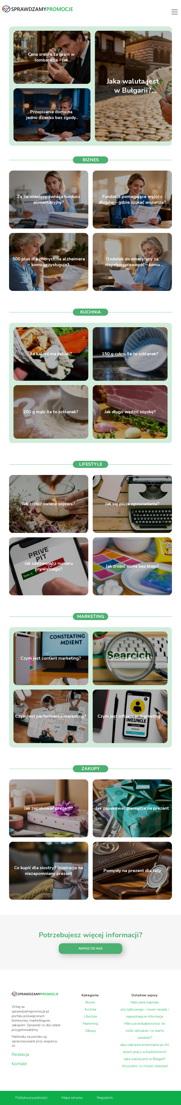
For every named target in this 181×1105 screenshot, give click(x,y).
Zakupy (90, 769)
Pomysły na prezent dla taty (132, 871)
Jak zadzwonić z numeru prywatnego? (49, 566)
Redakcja (20, 1054)
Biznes (91, 160)
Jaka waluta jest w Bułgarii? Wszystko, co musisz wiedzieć (132, 86)
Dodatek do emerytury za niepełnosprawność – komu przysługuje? (132, 262)
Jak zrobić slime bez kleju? (132, 566)
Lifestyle (90, 464)
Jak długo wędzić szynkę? (130, 412)
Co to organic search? (130, 658)
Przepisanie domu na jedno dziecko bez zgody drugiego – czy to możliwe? (51, 115)
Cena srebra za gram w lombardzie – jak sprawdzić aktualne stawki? (51, 57)
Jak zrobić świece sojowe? (48, 504)
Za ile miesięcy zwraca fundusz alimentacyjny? (48, 199)
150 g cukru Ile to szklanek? (130, 354)
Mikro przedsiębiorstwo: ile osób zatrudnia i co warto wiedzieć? (144, 1030)
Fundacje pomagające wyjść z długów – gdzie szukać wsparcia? (132, 199)
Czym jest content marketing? (51, 658)
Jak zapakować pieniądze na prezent (132, 808)
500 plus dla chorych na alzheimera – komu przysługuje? (48, 262)
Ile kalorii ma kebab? (51, 354)
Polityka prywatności (31, 1097)
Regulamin (105, 1097)
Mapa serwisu (72, 1097)
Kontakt (19, 1064)
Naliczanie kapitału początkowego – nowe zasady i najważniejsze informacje (145, 1009)
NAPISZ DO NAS (91, 949)
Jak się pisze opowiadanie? (132, 504)
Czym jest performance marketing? (50, 716)
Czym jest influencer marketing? (130, 716)
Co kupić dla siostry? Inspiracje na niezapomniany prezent (48, 870)
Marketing (90, 616)
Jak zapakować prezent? (48, 808)
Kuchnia (90, 312)
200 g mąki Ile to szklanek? (50, 412)
